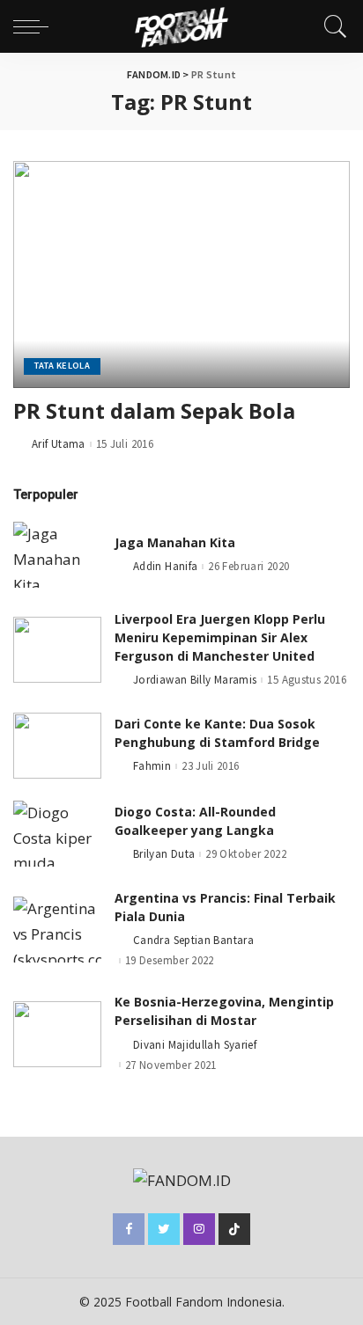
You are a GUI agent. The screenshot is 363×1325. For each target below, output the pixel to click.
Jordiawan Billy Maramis (194, 679)
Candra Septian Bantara (193, 940)
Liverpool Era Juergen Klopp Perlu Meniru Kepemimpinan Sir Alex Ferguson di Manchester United (220, 637)
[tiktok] (234, 1229)
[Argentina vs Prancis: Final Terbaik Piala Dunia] (57, 930)
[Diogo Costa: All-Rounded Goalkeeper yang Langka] (57, 834)
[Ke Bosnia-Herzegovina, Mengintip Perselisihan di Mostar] (57, 1034)
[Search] (331, 26)
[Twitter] (164, 1229)
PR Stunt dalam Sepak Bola (154, 410)
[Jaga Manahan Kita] (57, 555)
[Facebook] (128, 1229)
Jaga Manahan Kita (175, 542)
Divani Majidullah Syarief (194, 1044)
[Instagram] (199, 1229)
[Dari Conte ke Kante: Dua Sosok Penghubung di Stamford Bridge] (57, 746)
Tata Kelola (62, 365)
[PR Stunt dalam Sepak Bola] (181, 274)
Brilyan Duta (164, 854)
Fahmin (152, 766)
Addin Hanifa (165, 566)
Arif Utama (58, 444)
